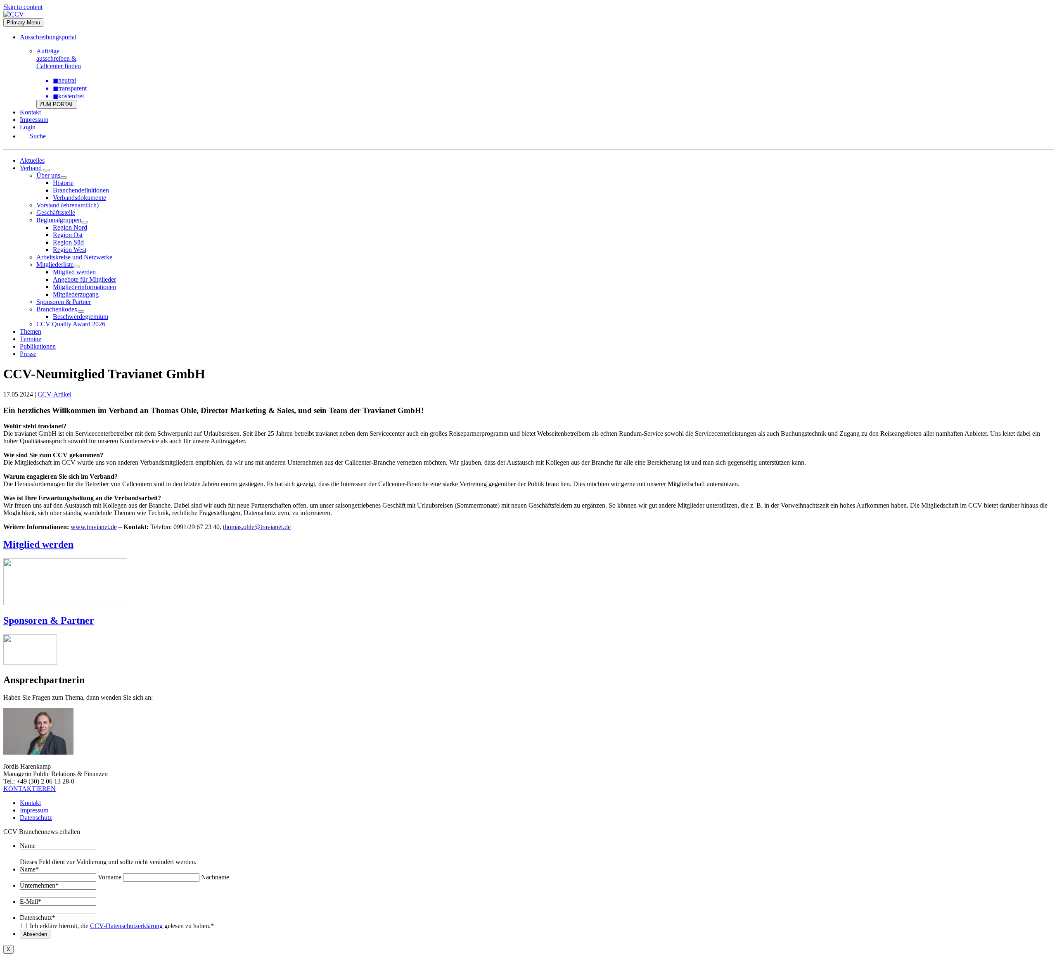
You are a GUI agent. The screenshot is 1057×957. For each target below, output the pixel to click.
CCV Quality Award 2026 (70, 324)
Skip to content (23, 6)
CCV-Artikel (54, 394)
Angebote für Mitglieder (84, 279)
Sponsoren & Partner (63, 301)
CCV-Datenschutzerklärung (126, 925)
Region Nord (70, 227)
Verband (31, 167)
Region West (69, 249)
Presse (28, 353)
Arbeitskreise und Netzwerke (74, 257)
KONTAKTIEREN (29, 788)
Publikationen (38, 346)
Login (28, 127)
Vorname (109, 877)
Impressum (34, 119)
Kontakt (30, 112)
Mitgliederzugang (76, 294)
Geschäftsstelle (55, 212)
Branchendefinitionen (81, 190)
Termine (30, 338)
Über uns (48, 175)
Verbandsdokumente (79, 197)
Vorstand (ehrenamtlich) (67, 205)
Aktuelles (32, 160)
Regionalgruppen (58, 219)
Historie (63, 182)
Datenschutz (36, 817)
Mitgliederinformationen (84, 286)
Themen (30, 331)
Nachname (215, 877)
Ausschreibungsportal (48, 36)
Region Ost (68, 234)
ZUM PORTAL (57, 104)
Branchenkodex (57, 309)
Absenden (35, 934)
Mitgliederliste (54, 264)
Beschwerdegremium (80, 316)
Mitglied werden (74, 271)
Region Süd (68, 242)
